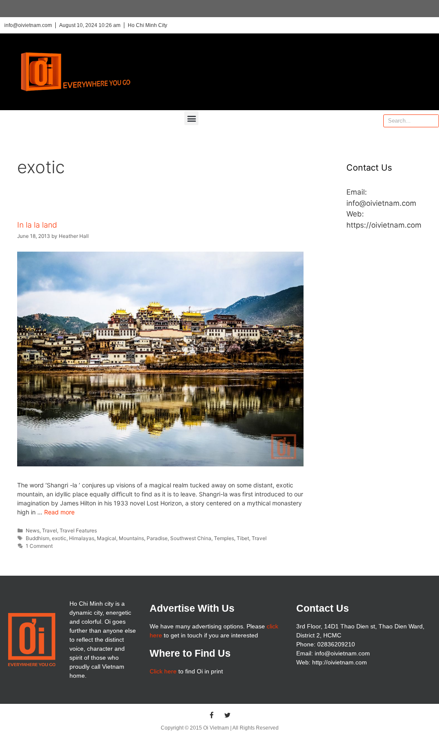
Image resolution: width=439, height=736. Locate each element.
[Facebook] (212, 715)
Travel (49, 530)
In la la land (37, 224)
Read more (59, 512)
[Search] (432, 121)
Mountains (131, 538)
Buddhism (37, 538)
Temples (224, 538)
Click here (163, 671)
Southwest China (190, 538)
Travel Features (78, 530)
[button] (191, 118)
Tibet (243, 538)
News (32, 530)
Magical (106, 538)
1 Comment (39, 546)
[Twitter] (228, 715)
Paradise (157, 538)
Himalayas (81, 538)
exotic (59, 538)
